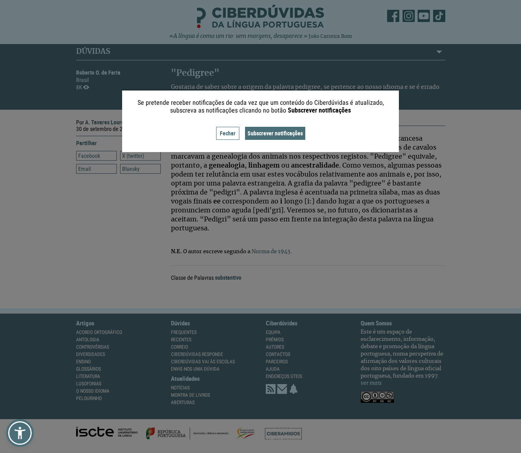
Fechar (228, 133)
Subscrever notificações (275, 133)
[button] (20, 433)
